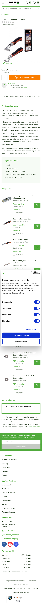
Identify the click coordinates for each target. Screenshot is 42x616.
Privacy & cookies (21, 584)
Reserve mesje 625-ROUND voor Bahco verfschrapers (25, 377)
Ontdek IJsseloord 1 (9, 492)
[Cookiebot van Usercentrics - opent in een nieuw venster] (31, 272)
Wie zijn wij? (6, 500)
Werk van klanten (8, 512)
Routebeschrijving (11, 538)
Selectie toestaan (21, 341)
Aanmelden (21, 446)
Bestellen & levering (9, 460)
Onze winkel (6, 485)
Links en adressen (8, 508)
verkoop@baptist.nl (11, 534)
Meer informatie (34, 427)
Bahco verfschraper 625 (22, 219)
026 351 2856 (9, 531)
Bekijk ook (28, 96)
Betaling (5, 463)
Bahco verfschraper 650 (22, 240)
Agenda (5, 504)
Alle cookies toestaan (21, 335)
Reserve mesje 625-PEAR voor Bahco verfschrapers (24, 354)
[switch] (37, 308)
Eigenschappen (19, 96)
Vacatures (5, 489)
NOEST (4, 496)
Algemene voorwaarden (15, 581)
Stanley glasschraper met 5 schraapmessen (23, 197)
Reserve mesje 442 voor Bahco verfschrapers (24, 262)
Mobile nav (3, 2)
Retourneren (6, 467)
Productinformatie (9, 96)
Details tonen (31, 329)
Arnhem (24, 87)
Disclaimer (32, 581)
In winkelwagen (26, 77)
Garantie (5, 471)
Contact (5, 475)
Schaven (7, 14)
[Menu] (21, 596)
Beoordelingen (36, 96)
